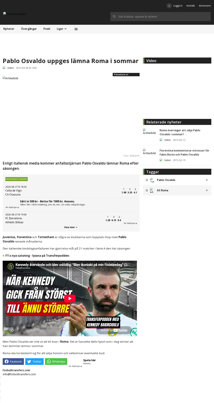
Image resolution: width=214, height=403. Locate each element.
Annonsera (205, 5)
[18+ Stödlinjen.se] (130, 218)
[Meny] (76, 29)
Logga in (177, 5)
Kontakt (190, 5)
